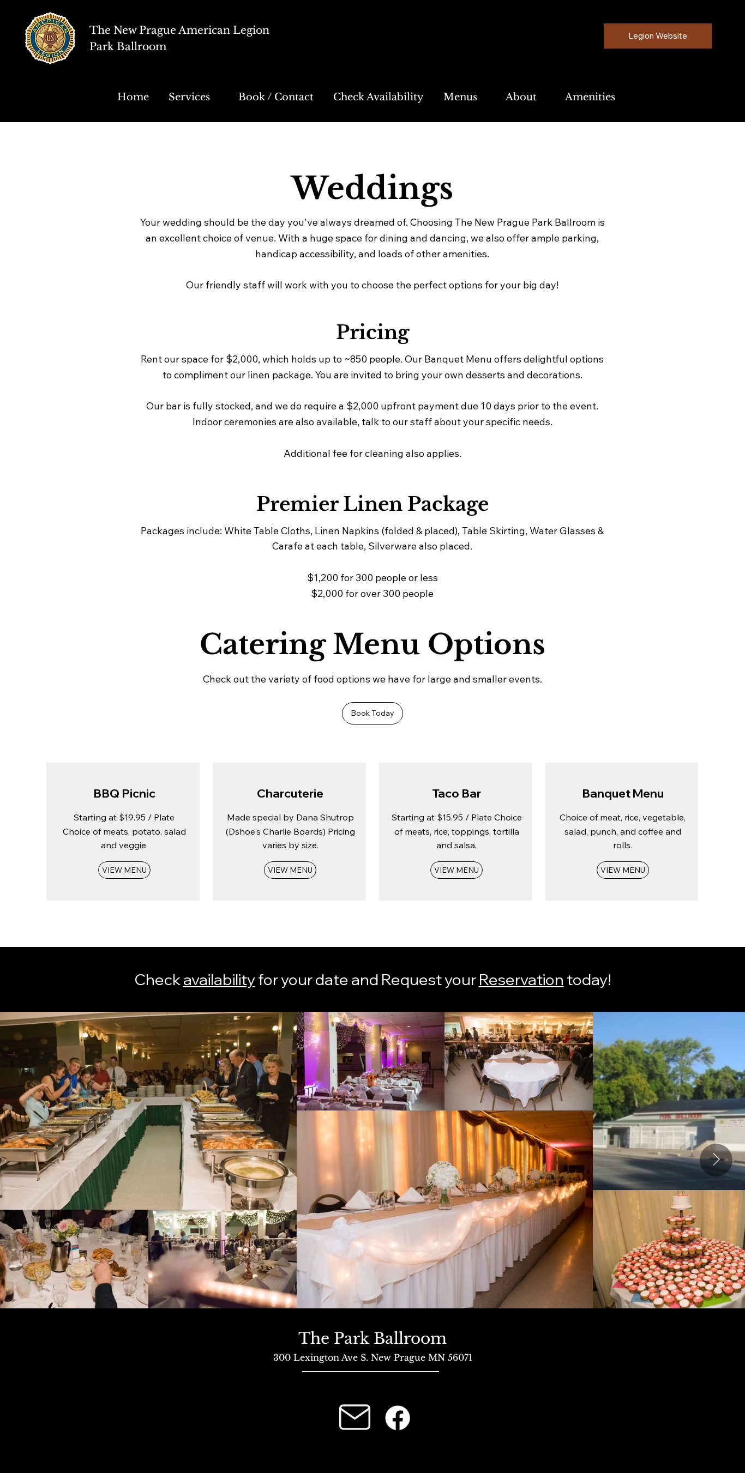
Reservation (521, 979)
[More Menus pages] (483, 97)
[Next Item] (716, 1160)
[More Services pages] (216, 97)
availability (219, 979)
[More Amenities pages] (621, 97)
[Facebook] (397, 1418)
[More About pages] (542, 97)
